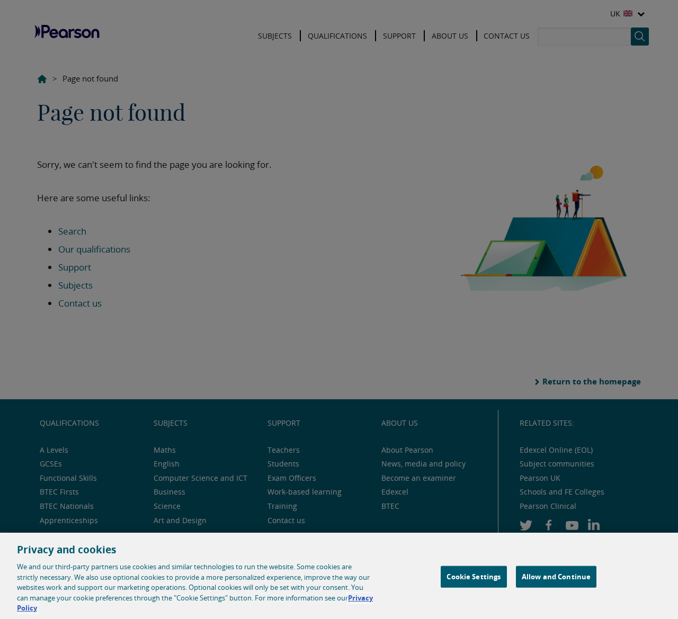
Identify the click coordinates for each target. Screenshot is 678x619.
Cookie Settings (474, 576)
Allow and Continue (556, 576)
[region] (339, 576)
